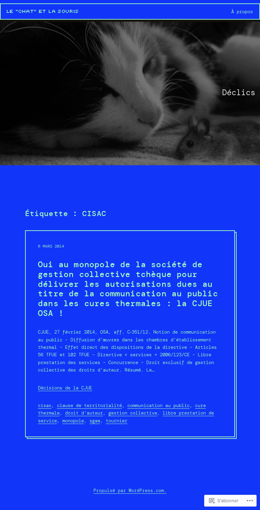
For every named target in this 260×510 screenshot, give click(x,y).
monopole (73, 421)
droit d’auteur (84, 413)
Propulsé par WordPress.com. (130, 490)
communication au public (158, 405)
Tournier (116, 421)
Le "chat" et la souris (43, 11)
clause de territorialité (89, 405)
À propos (242, 11)
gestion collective (132, 413)
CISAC (44, 405)
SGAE (94, 421)
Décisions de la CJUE (65, 388)
